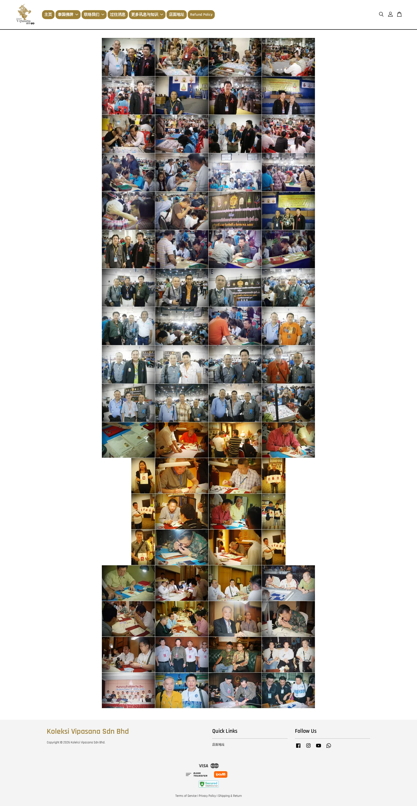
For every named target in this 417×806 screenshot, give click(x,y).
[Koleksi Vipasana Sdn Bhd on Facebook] (298, 748)
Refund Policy (201, 14)
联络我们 (91, 14)
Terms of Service (186, 796)
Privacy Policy (207, 796)
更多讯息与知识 (144, 14)
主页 (48, 14)
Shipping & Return (230, 796)
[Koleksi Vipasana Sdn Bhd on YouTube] (318, 748)
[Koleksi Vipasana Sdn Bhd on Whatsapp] (328, 748)
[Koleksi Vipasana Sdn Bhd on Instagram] (308, 748)
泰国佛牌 (65, 14)
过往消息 (117, 14)
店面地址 (176, 14)
